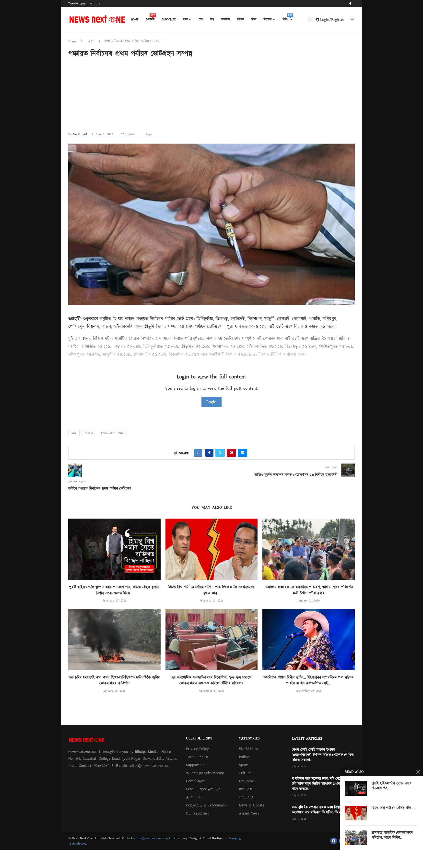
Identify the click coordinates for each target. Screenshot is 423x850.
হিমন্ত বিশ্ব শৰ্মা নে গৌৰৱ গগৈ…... (394, 808)
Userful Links (199, 738)
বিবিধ (287, 18)
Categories (249, 738)
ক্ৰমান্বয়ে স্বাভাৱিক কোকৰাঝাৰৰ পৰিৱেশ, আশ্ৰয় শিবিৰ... (392, 835)
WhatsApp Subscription (205, 773)
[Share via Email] (242, 453)
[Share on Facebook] (209, 453)
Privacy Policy (197, 749)
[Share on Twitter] (220, 453)
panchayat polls (112, 433)
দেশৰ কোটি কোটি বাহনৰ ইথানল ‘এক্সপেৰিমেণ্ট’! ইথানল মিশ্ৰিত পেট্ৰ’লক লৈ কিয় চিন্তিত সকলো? (323, 755)
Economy (246, 781)
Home (135, 19)
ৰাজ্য (185, 19)
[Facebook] (350, 4)
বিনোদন (267, 19)
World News (248, 749)
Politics (244, 757)
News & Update (251, 805)
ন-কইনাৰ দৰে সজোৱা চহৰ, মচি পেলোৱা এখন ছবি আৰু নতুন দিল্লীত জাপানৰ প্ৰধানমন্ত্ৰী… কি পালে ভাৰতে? (322, 784)
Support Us (195, 765)
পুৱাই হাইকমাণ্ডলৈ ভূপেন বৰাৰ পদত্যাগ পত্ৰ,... (391, 786)
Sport (243, 765)
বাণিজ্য (240, 19)
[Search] (352, 20)
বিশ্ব (212, 19)
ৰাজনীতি (225, 19)
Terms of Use (197, 757)
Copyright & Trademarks (206, 805)
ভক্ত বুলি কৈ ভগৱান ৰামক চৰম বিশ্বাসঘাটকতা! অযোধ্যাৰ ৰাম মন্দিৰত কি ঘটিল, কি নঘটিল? (322, 810)
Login (211, 402)
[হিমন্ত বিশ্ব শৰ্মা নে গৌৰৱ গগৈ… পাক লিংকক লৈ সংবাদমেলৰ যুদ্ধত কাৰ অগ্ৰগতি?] (211, 549)
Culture (245, 773)
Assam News (249, 813)
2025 (73, 433)
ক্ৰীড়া (253, 19)
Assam (89, 433)
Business (245, 789)
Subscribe (169, 19)
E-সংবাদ (150, 18)
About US (194, 797)
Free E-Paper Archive (203, 789)
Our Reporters (197, 813)
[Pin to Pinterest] (231, 453)
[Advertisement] (211, 94)
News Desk (80, 134)
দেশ (201, 19)
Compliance (195, 781)
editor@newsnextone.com (150, 838)
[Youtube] (354, 4)
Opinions (246, 797)
